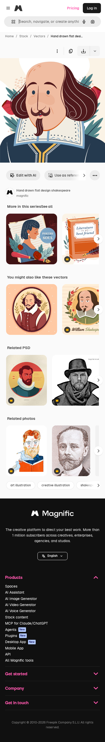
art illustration (20, 485)
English (52, 556)
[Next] (84, 175)
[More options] (57, 51)
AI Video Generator (20, 604)
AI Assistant (14, 592)
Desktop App (20, 642)
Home (9, 36)
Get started (16, 673)
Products (13, 577)
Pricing (73, 8)
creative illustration (56, 485)
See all (46, 206)
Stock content (16, 617)
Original (32, 67)
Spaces (11, 586)
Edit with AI (26, 175)
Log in (92, 8)
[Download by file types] (95, 51)
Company (14, 688)
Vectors (39, 36)
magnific (22, 196)
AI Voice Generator (20, 611)
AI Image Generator (21, 598)
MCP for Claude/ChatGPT (26, 623)
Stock (23, 36)
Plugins (15, 635)
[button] (52, 556)
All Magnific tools (19, 660)
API (8, 654)
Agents (15, 629)
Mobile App (14, 648)
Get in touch (17, 702)
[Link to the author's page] (9, 193)
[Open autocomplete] (11, 22)
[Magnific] (52, 515)
